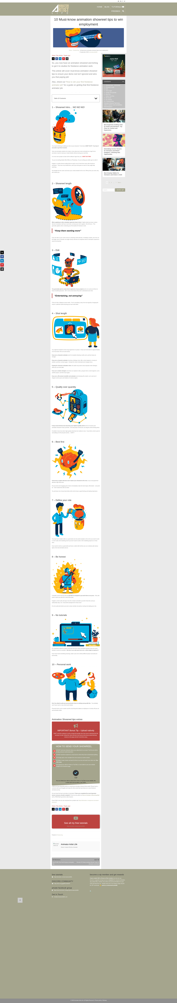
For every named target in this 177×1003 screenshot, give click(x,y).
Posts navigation (108, 106)
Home (70, 50)
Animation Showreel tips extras (112, 103)
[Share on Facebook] (56, 58)
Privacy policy (98, 1000)
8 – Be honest (107, 97)
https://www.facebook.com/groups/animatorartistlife (66, 890)
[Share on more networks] (67, 58)
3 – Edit (106, 89)
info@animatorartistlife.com (60, 896)
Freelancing (76, 50)
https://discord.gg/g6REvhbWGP (62, 883)
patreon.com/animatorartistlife (109, 885)
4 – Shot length (108, 90)
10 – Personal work (109, 101)
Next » (119, 182)
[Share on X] (53, 58)
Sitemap (105, 1000)
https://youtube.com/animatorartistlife (76, 826)
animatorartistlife (93, 52)
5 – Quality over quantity (110, 92)
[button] (123, 11)
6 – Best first (107, 94)
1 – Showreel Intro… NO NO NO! (112, 85)
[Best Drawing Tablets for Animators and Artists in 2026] (114, 164)
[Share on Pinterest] (63, 58)
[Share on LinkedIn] (60, 58)
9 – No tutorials (108, 99)
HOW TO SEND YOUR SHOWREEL (113, 105)
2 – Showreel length (109, 87)
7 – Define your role (109, 96)
